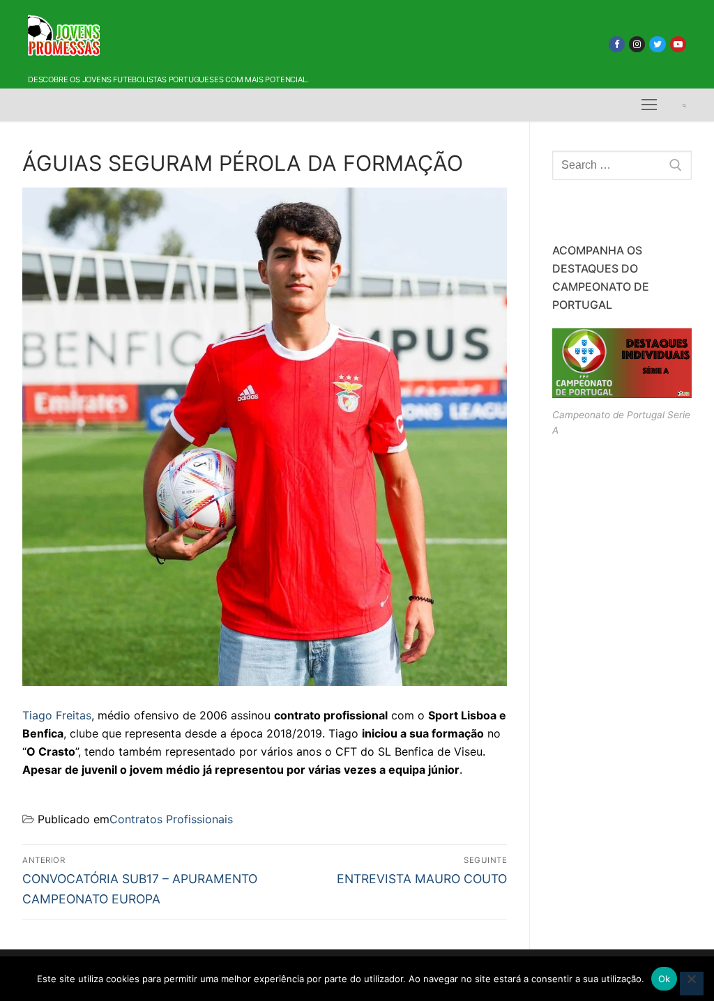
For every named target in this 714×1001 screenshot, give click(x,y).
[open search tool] (684, 105)
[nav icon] (649, 105)
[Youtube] (678, 44)
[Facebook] (617, 44)
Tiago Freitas (56, 715)
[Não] (692, 983)
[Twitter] (657, 44)
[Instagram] (637, 44)
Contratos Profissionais (171, 819)
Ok (664, 978)
